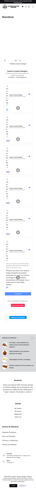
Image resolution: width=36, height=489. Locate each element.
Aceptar (13, 485)
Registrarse (18, 414)
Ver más (19, 267)
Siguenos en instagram (18, 317)
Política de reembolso (9, 444)
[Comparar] (25, 6)
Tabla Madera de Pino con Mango (19, 359)
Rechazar (22, 485)
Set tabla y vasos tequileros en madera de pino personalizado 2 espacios (19, 345)
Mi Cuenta (18, 408)
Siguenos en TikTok (18, 305)
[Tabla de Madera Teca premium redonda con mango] (4, 352)
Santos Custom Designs (17, 71)
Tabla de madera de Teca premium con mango (21, 366)
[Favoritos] (22, 6)
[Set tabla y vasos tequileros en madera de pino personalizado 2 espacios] (4, 344)
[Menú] (33, 6)
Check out (18, 417)
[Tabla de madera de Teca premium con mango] (4, 366)
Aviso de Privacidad (8, 436)
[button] (16, 60)
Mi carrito (18, 411)
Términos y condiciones (10, 440)
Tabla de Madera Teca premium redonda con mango (19, 352)
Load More (18, 294)
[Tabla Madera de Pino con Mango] (4, 359)
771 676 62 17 (10, 462)
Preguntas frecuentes (9, 432)
